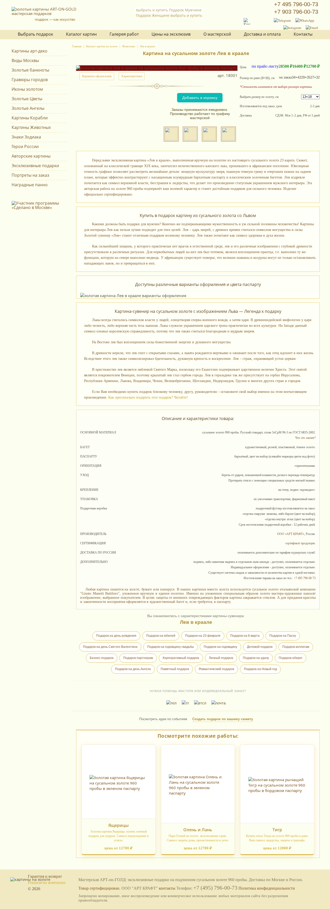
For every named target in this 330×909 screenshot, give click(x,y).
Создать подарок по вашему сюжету (222, 719)
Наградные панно (30, 185)
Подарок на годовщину (220, 647)
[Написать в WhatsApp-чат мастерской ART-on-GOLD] (209, 134)
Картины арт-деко (29, 51)
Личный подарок (221, 658)
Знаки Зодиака (26, 137)
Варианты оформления (97, 76)
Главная (76, 46)
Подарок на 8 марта (245, 636)
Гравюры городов (30, 79)
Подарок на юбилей (160, 636)
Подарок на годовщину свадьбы (170, 647)
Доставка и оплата (262, 34)
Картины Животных (31, 127)
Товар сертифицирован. (99, 888)
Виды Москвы (25, 60)
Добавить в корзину (199, 98)
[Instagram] (292, 27)
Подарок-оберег (290, 658)
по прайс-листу (265, 66)
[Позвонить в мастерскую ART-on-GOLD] (171, 134)
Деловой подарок (260, 647)
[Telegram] (282, 20)
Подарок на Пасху (282, 636)
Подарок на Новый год (260, 669)
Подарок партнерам (138, 658)
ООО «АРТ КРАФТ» (290, 534)
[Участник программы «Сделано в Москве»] (39, 207)
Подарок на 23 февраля (202, 636)
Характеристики (131, 76)
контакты (167, 888)
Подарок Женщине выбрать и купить (169, 15)
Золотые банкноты (30, 70)
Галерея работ (124, 34)
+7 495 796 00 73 (305, 578)
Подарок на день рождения (116, 636)
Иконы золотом (27, 89)
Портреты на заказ (30, 175)
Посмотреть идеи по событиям (163, 719)
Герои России (25, 146)
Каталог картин (81, 34)
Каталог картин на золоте (102, 46)
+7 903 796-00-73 (296, 12)
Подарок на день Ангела (133, 669)
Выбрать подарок (35, 34)
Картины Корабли (30, 118)
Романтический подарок (216, 669)
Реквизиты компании (46, 882)
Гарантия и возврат (45, 876)
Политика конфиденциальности (266, 888)
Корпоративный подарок (181, 658)
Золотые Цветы (27, 99)
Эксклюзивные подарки (35, 165)
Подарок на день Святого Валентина (110, 647)
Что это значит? (305, 438)
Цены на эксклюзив (171, 34)
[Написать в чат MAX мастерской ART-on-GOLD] (228, 134)
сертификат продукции (300, 543)
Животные (128, 46)
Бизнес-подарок (101, 658)
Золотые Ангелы (28, 108)
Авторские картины (31, 156)
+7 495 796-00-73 (296, 4)
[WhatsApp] (304, 20)
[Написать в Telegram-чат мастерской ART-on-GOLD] (190, 134)
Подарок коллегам (295, 647)
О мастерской (217, 34)
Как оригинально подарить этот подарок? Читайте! (148, 397)
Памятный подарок (175, 669)
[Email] (312, 27)
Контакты (303, 34)
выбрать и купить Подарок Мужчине (169, 9)
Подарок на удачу (256, 658)
